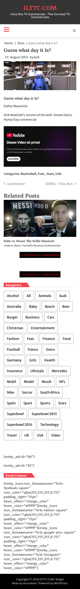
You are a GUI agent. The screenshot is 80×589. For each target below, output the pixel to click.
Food (67, 339)
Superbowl (15, 414)
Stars (50, 174)
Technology (49, 424)
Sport (27, 403)
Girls (32, 360)
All (29, 296)
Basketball (28, 174)
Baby (33, 306)
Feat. (41, 174)
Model (29, 382)
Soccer (27, 392)
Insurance (15, 371)
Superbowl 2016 (19, 424)
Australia (14, 306)
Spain (11, 403)
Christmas (15, 328)
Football (13, 349)
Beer (66, 306)
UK (26, 435)
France (33, 349)
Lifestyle (37, 371)
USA (58, 174)
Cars (51, 317)
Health (49, 360)
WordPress (61, 583)
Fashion (13, 339)
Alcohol (13, 296)
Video (55, 435)
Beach (50, 306)
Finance (49, 339)
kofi (36, 57)
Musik (46, 382)
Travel (12, 435)
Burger (12, 317)
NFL (62, 382)
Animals (45, 296)
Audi (62, 296)
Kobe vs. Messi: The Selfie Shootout (29, 241)
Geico (50, 349)
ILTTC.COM (40, 8)
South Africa (50, 392)
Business (32, 317)
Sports (45, 403)
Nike (10, 392)
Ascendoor (29, 583)
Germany (14, 360)
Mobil (11, 382)
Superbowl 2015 (44, 414)
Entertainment (43, 328)
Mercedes (59, 371)
